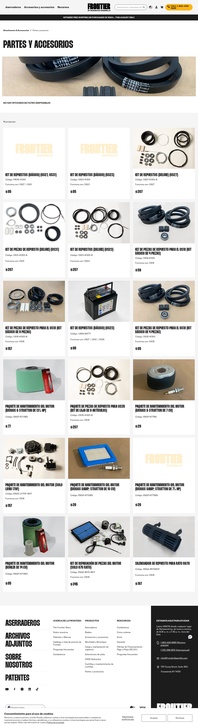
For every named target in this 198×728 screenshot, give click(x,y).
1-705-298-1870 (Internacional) (175, 650)
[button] (190, 637)
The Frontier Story (62, 627)
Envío (119, 637)
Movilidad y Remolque (95, 642)
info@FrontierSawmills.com (174, 658)
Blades (88, 632)
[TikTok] (37, 689)
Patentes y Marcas (62, 637)
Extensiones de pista (95, 654)
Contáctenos (59, 654)
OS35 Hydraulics (93, 659)
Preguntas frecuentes (63, 649)
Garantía (121, 642)
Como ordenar (124, 632)
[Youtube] (7, 689)
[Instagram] (22, 689)
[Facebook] (14, 689)
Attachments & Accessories (16, 30)
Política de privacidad (55, 722)
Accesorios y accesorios (96, 637)
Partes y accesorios (94, 671)
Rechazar (180, 718)
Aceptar (154, 718)
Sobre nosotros (60, 632)
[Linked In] (29, 689)
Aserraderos (91, 627)
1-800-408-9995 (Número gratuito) (173, 644)
